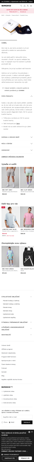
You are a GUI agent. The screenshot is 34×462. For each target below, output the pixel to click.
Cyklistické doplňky (9, 317)
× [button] (32, 432)
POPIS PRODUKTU (7, 96)
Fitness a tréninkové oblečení (14, 322)
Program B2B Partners (9, 357)
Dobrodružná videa (9, 402)
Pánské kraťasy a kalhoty (11, 300)
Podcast (4, 368)
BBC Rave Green (8, 269)
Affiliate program (7, 349)
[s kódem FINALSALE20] (18, 12)
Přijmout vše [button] (25, 458)
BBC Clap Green (26, 190)
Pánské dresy (7, 307)
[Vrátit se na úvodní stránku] (6, 5)
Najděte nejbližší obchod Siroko (12, 379)
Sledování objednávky (8, 353)
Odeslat (27, 422)
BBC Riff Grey (7, 190)
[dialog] (17, 446)
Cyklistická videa (8, 391)
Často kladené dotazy (8, 364)
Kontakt (4, 372)
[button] (17, 451)
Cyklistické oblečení (10, 297)
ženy (18, 123)
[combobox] (29, 432)
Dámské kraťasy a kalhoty (11, 304)
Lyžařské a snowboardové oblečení (13, 328)
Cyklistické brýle (8, 314)
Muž (12, 422)
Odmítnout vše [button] (10, 458)
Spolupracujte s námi (8, 360)
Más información (6, 449)
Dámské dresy (7, 311)
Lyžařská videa (8, 395)
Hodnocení (5, 150)
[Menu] (30, 5)
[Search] (21, 5)
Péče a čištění (7, 143)
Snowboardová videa (10, 399)
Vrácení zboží (6, 345)
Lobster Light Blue (9, 229)
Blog (3, 375)
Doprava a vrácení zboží (10, 137)
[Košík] (25, 6)
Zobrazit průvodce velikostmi (13, 156)
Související (6, 335)
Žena (5, 422)
